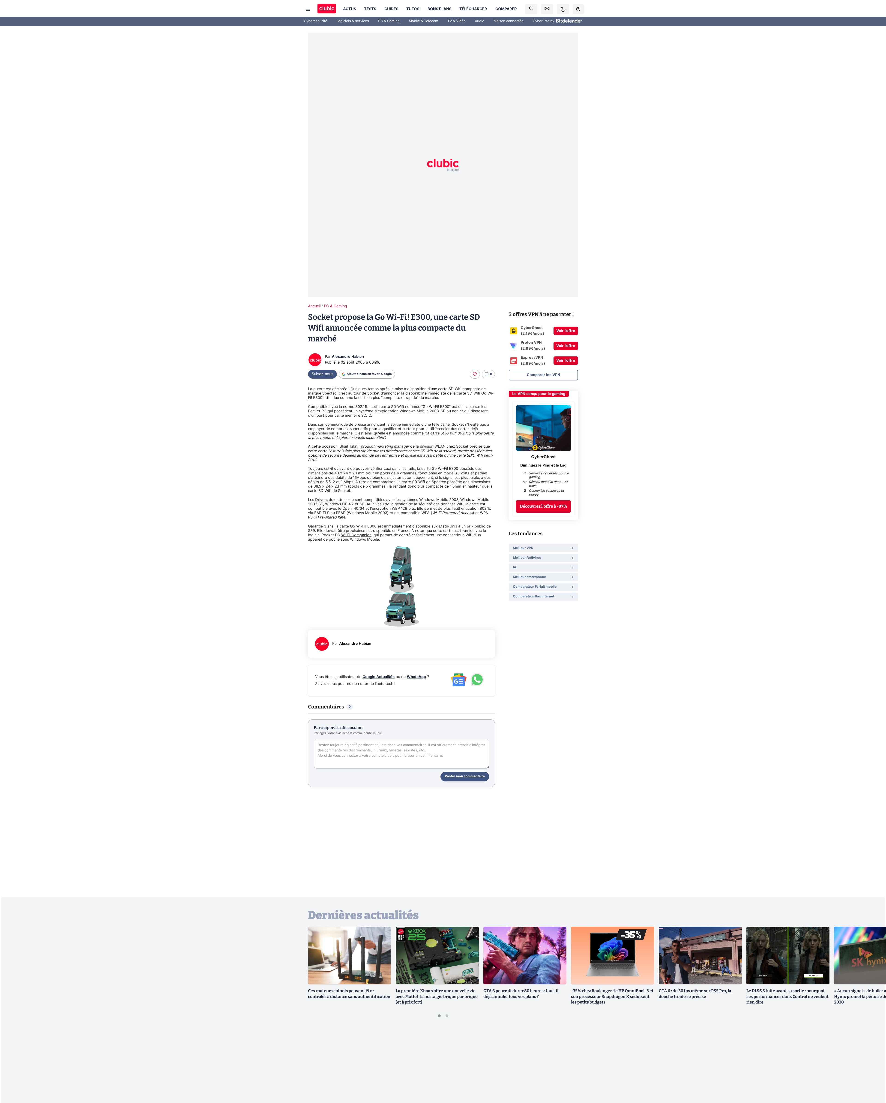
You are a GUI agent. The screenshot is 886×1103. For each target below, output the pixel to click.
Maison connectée (509, 21)
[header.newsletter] (547, 9)
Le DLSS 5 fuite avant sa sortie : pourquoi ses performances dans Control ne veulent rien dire (787, 996)
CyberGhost (543, 457)
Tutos (412, 9)
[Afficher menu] (308, 9)
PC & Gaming (389, 21)
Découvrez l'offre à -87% (543, 506)
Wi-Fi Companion (356, 535)
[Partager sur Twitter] (874, 1079)
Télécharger (473, 9)
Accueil (314, 306)
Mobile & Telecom (423, 21)
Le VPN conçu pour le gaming (538, 394)
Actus (349, 9)
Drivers (321, 500)
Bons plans (439, 9)
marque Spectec (322, 393)
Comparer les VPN (543, 375)
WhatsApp (416, 677)
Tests (370, 9)
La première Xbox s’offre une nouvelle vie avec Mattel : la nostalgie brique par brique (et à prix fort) (437, 996)
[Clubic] (326, 9)
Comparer (506, 9)
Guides (391, 9)
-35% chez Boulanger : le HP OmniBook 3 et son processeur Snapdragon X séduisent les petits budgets (612, 996)
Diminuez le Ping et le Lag (543, 465)
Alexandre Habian (348, 357)
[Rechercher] (531, 9)
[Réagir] (475, 374)
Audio (479, 21)
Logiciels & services (352, 21)
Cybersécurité (315, 21)
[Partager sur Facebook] (874, 1063)
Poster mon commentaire (465, 776)
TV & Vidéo (456, 21)
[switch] (563, 9)
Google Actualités (378, 677)
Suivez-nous (322, 374)
